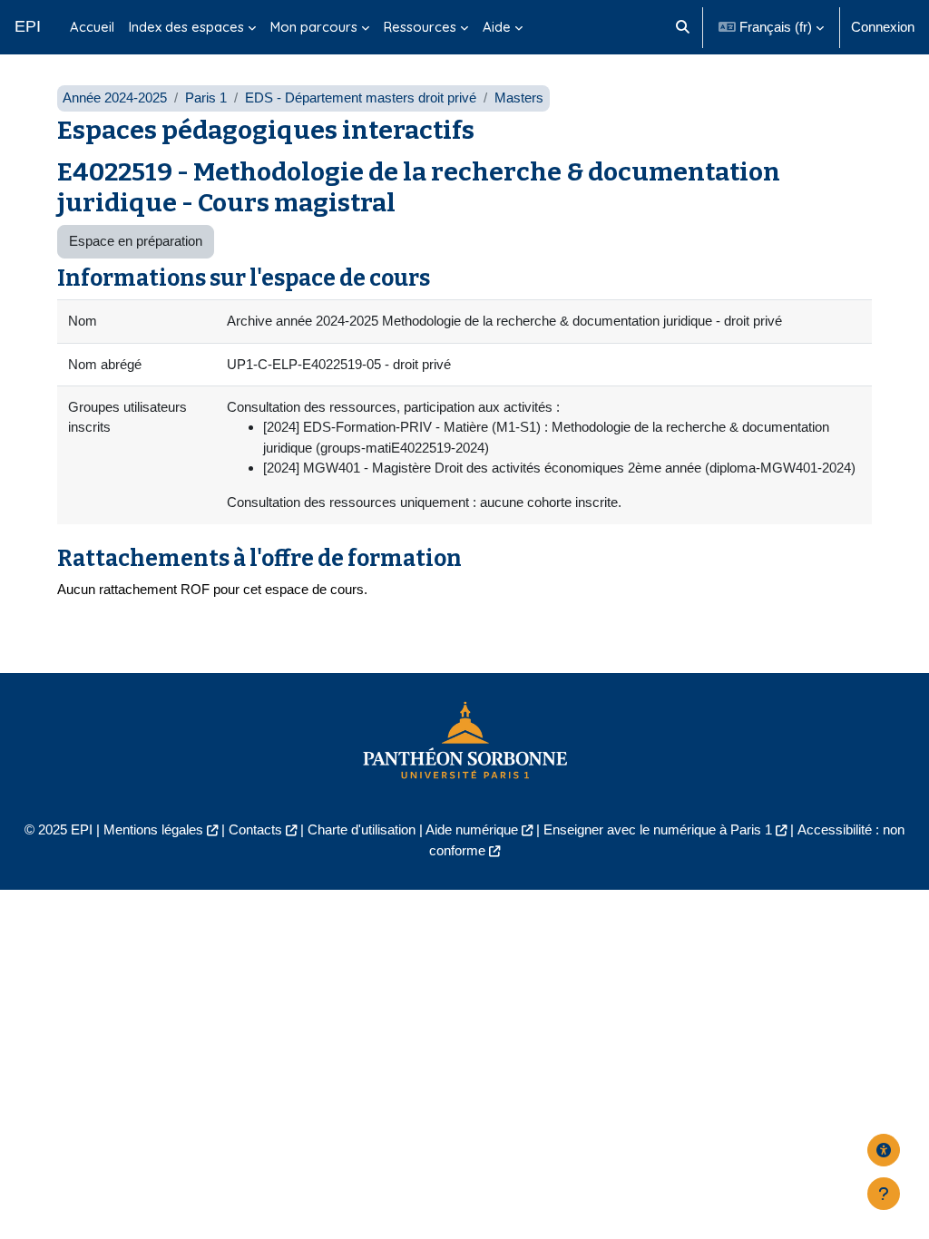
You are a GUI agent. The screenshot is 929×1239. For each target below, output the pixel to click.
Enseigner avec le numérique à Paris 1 (657, 829)
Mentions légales (153, 829)
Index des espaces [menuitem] (186, 26)
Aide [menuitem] (497, 26)
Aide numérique (471, 829)
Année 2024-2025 (115, 97)
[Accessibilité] (883, 1150)
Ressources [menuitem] (420, 26)
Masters (518, 97)
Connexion (882, 26)
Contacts (255, 829)
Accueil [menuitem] (92, 26)
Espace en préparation (135, 241)
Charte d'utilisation (362, 829)
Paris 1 (206, 97)
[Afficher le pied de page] (883, 1193)
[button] (682, 27)
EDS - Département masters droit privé (360, 97)
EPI (28, 26)
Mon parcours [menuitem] (313, 26)
